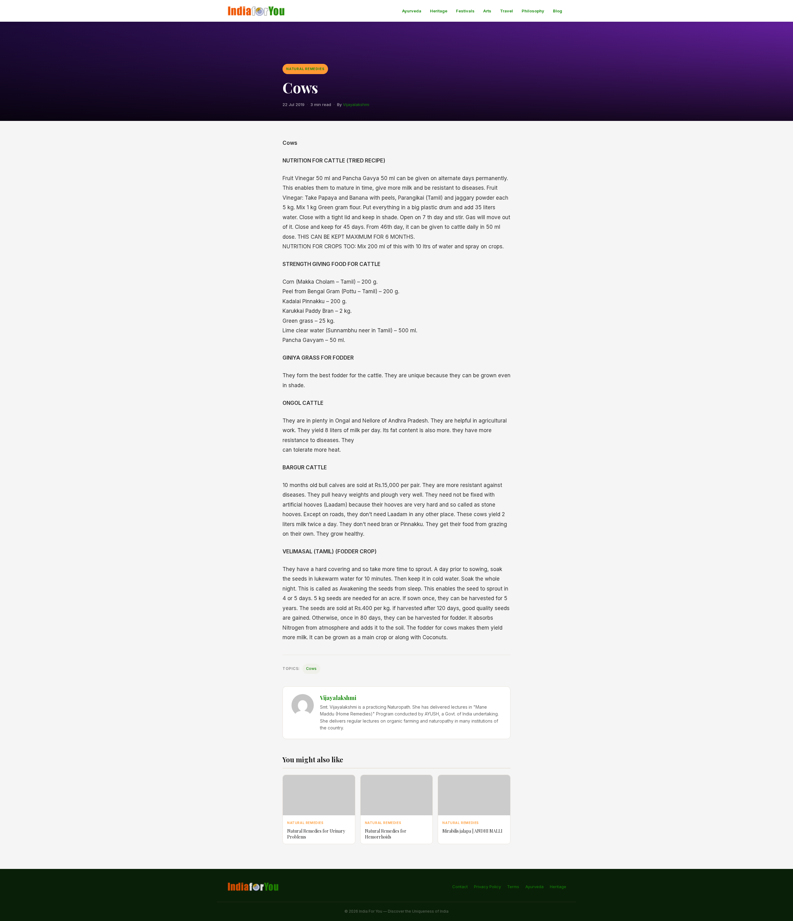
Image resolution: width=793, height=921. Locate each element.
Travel (506, 10)
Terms (513, 886)
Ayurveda (411, 10)
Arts (487, 10)
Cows (311, 668)
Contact (460, 886)
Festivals (465, 10)
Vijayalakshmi (356, 104)
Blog (557, 10)
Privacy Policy (487, 886)
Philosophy (533, 10)
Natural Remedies (305, 69)
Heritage (438, 10)
